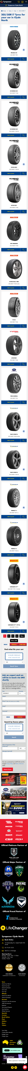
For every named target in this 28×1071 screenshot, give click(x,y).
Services (4, 999)
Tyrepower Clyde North (15, 5)
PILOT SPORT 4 (14, 434)
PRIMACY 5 (14, 548)
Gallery (4, 1021)
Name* (4, 696)
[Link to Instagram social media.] (15, 1067)
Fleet (3, 1019)
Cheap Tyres (5, 1036)
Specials (4, 1013)
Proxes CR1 (14, 53)
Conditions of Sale (20, 1063)
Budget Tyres (5, 1034)
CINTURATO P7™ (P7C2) (14, 625)
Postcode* (5, 711)
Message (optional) (7, 751)
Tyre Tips (4, 991)
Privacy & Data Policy (10, 1063)
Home (4, 11)
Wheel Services (6, 1011)
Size (3, 691)
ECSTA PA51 (14, 205)
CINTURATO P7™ (14, 587)
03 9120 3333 (9, 948)
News (3, 1023)
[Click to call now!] (18, 2)
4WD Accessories (6, 1003)
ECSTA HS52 (14, 167)
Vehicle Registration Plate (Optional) (8, 745)
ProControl (14, 396)
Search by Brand (6, 988)
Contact (4, 1015)
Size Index (4, 1030)
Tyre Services (5, 1009)
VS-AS (14, 320)
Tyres (3, 982)
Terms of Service (20, 763)
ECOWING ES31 (14, 91)
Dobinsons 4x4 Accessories (9, 1001)
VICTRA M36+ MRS (14, 281)
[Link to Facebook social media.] (12, 1067)
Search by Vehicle (6, 984)
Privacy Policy (9, 763)
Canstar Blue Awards (7, 1032)
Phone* (10, 701)
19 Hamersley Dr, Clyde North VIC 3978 (15, 943)
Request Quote (7, 769)
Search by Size (6, 986)
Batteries (4, 1005)
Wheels (4, 993)
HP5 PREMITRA (14, 243)
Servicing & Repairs (7, 1007)
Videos (4, 1025)
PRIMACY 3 (14, 510)
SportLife (14, 358)
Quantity (21, 691)
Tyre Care (4, 989)
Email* (4, 706)
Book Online (6, 1017)
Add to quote (10, 59)
